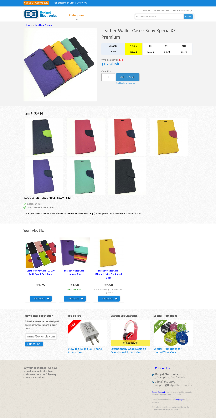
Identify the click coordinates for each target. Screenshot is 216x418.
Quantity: (106, 71)
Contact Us (162, 368)
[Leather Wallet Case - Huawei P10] (75, 252)
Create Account (161, 11)
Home (28, 25)
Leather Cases (43, 25)
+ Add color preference (125, 83)
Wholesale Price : (112, 60)
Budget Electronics (159, 392)
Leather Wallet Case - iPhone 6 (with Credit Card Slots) (108, 274)
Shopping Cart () (182, 11)
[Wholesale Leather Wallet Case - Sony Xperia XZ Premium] (60, 64)
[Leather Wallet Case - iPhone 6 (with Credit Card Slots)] (109, 252)
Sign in (146, 11)
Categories (76, 15)
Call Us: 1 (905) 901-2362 (36, 3)
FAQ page (179, 400)
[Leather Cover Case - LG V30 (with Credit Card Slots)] (41, 252)
